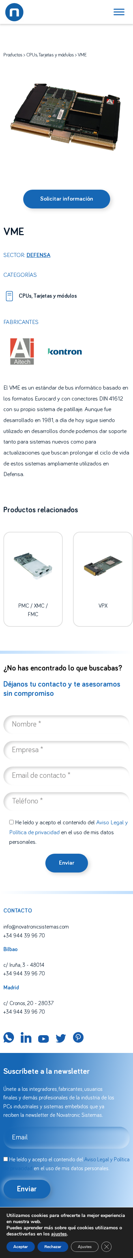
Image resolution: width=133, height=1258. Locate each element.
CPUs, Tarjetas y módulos (50, 55)
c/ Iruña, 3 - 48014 (23, 965)
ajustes (59, 1234)
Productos (13, 55)
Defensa (38, 255)
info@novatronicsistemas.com (36, 927)
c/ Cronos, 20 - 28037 (28, 1003)
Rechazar (52, 1246)
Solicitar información (66, 199)
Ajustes (85, 1246)
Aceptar (20, 1246)
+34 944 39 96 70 (24, 935)
